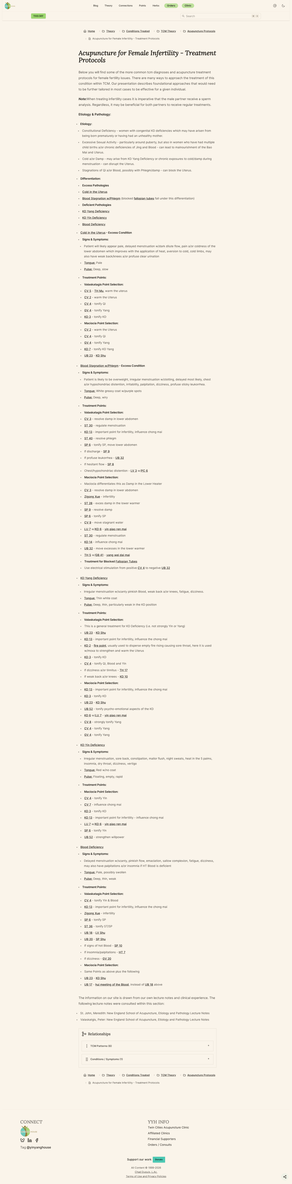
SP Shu (101, 939)
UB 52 (88, 709)
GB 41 (99, 555)
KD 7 (87, 349)
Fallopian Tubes (126, 561)
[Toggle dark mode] (283, 6)
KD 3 (87, 316)
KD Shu (101, 355)
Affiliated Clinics (159, 1133)
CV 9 (87, 522)
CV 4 (87, 303)
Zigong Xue (92, 496)
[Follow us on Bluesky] (22, 1140)
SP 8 (110, 464)
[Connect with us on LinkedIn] (30, 1140)
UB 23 (88, 355)
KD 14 (88, 542)
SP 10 (118, 945)
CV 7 (87, 804)
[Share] (284, 1176)
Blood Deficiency (93, 224)
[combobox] (220, 16)
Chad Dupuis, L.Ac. (146, 1172)
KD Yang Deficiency (96, 211)
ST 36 (88, 926)
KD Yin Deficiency (94, 217)
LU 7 (87, 529)
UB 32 (119, 458)
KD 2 (87, 645)
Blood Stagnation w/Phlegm (101, 198)
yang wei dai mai (118, 555)
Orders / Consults (160, 1144)
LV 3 (134, 470)
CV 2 (87, 297)
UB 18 (88, 932)
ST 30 (88, 425)
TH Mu (98, 291)
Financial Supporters (162, 1139)
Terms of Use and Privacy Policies (146, 1176)
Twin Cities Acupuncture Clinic (168, 1127)
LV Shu (100, 932)
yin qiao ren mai (116, 529)
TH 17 (124, 670)
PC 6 (144, 470)
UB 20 (88, 939)
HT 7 (122, 952)
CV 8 (87, 722)
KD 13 (88, 432)
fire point (100, 645)
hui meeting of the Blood (112, 984)
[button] (275, 6)
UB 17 (88, 984)
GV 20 (107, 958)
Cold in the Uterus (94, 192)
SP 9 (106, 451)
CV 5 (87, 291)
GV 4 (87, 310)
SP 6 (87, 444)
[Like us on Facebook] (37, 1140)
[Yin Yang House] (10, 5)
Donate (159, 1159)
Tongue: (89, 262)
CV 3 (87, 419)
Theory (38, 16)
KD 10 (124, 676)
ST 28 (88, 503)
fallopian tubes (144, 198)
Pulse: (88, 269)
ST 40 (88, 438)
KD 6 (98, 529)
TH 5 (87, 555)
